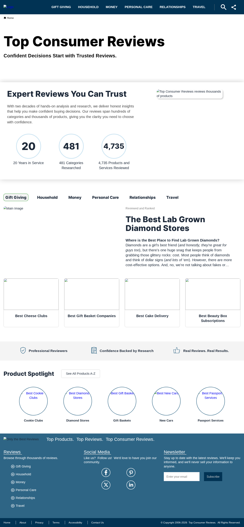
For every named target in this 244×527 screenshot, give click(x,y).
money (112, 7)
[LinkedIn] (131, 485)
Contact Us (97, 522)
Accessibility (75, 522)
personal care (139, 7)
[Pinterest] (131, 472)
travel (199, 7)
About (22, 522)
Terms (56, 522)
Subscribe (213, 476)
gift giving (61, 7)
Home (10, 17)
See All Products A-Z (80, 373)
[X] (106, 485)
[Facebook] (106, 472)
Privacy (39, 522)
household (88, 7)
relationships (173, 7)
